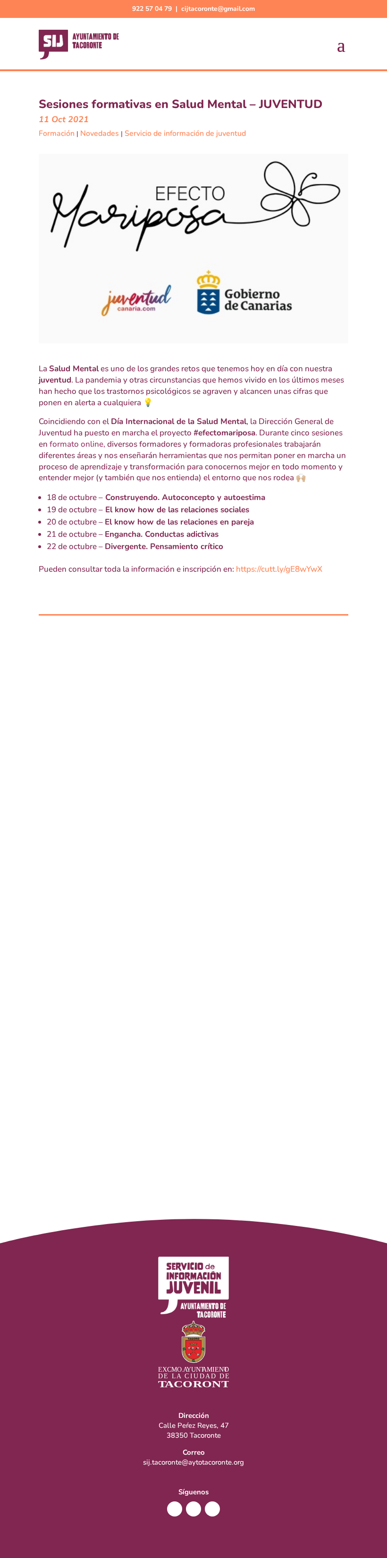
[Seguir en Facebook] (174, 1508)
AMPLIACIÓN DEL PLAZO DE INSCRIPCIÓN (141, 1125)
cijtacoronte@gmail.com (218, 8)
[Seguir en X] (193, 1508)
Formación (57, 133)
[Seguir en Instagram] (212, 1508)
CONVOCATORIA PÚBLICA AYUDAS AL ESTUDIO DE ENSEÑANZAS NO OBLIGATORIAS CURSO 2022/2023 (193, 853)
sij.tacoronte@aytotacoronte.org (193, 1462)
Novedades (99, 133)
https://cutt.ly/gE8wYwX (279, 569)
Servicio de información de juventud (185, 133)
